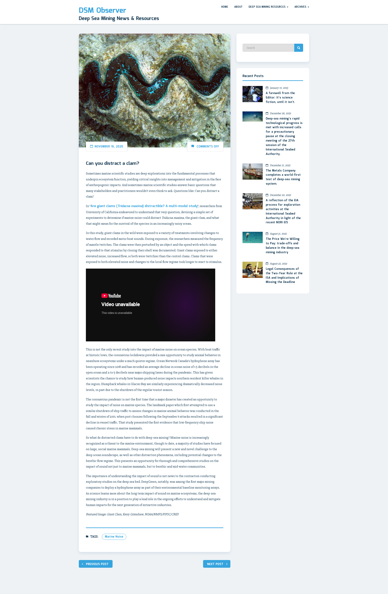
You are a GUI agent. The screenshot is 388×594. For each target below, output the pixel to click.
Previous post (97, 564)
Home (224, 7)
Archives (300, 7)
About (238, 7)
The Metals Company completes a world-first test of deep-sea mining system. (283, 177)
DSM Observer (102, 11)
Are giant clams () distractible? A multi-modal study (144, 206)
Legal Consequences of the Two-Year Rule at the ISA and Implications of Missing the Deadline (284, 276)
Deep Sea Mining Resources (267, 7)
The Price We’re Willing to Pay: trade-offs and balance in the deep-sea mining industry (282, 246)
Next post (215, 564)
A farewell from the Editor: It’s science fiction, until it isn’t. (280, 97)
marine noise (114, 537)
